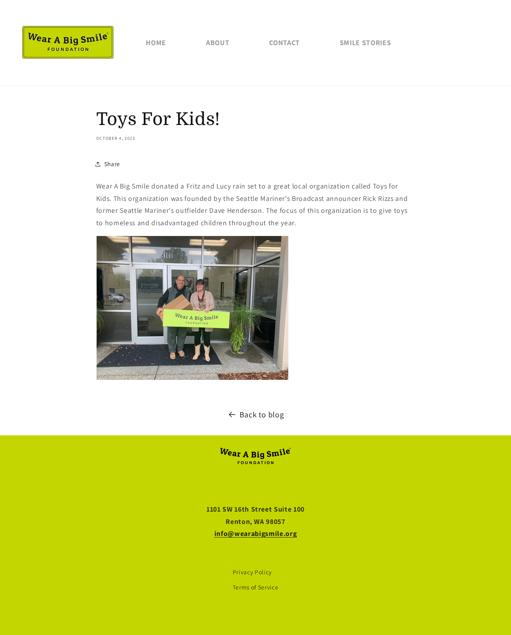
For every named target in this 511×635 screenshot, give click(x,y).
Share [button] (112, 164)
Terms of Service (256, 587)
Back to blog (262, 414)
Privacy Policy (252, 572)
